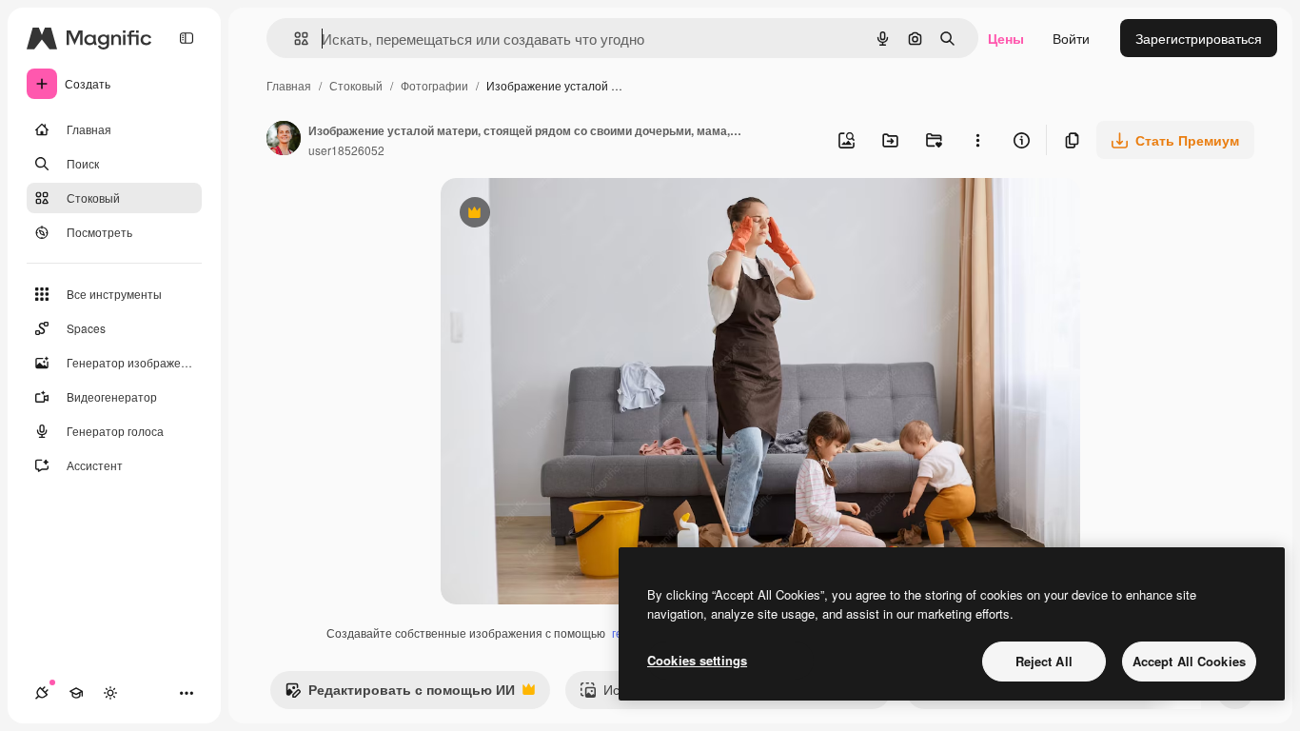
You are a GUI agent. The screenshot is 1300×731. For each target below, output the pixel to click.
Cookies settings (697, 660)
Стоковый (356, 85)
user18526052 (346, 150)
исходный (568, 215)
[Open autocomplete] (293, 38)
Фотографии (434, 85)
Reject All (1044, 661)
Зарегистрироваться (1198, 38)
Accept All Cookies (1189, 661)
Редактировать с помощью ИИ (400, 694)
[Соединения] (42, 693)
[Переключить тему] (110, 693)
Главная (288, 85)
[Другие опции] (977, 140)
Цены (1006, 38)
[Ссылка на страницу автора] (283, 140)
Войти (1071, 38)
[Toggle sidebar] (186, 38)
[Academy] (76, 693)
